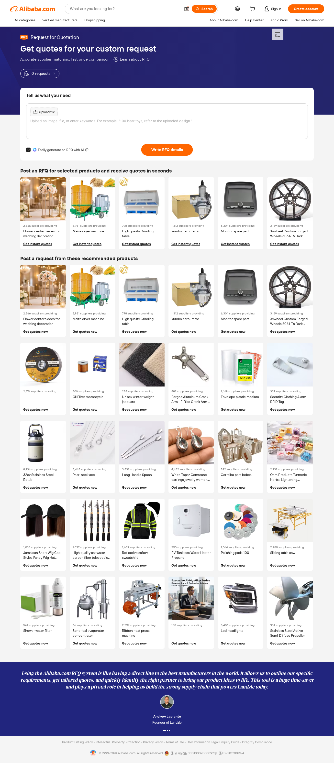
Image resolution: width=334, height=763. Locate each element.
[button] (187, 9)
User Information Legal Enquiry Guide (213, 742)
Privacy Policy (153, 742)
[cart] (253, 9)
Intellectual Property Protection (118, 742)
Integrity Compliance (257, 742)
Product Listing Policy (78, 742)
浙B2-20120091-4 (231, 753)
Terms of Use (175, 742)
